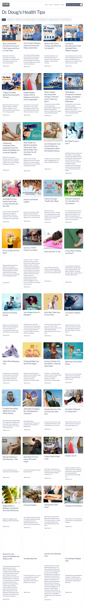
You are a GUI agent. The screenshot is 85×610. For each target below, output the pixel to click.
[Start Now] (74, 4)
